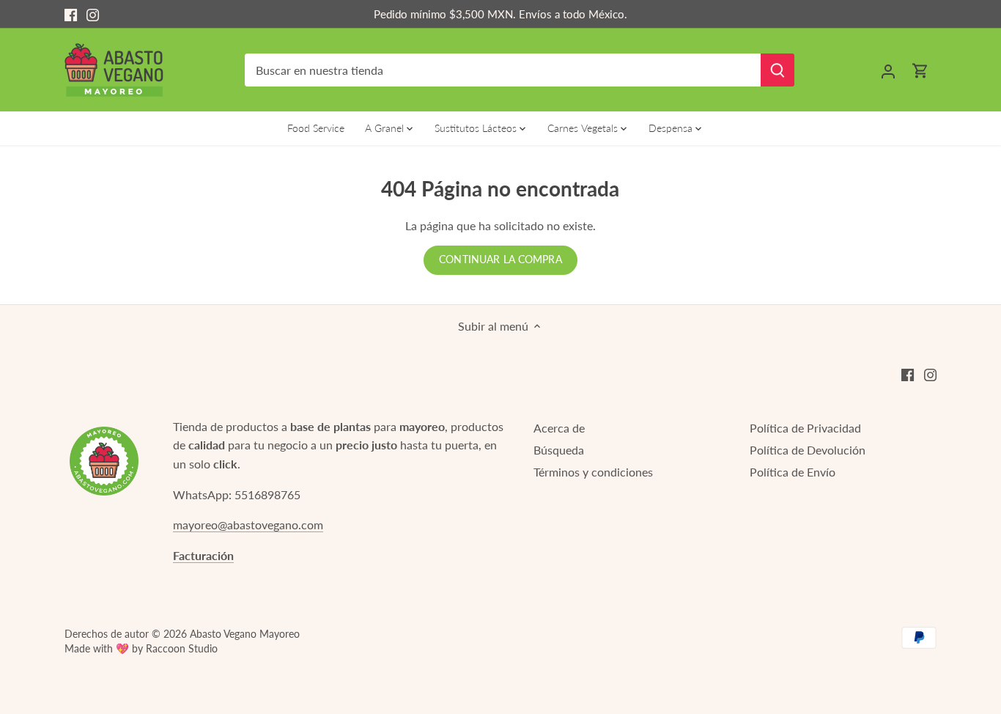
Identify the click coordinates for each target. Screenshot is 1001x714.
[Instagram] (92, 14)
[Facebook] (70, 14)
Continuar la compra (500, 259)
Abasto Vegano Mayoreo (245, 633)
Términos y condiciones (593, 472)
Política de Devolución (807, 450)
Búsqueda (558, 450)
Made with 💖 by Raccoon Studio (141, 648)
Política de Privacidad (805, 428)
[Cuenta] (888, 70)
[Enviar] (777, 70)
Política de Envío (792, 472)
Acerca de (559, 428)
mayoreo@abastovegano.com (248, 524)
